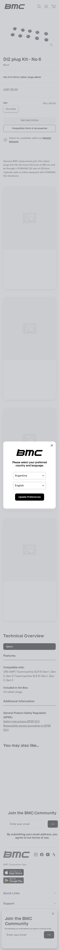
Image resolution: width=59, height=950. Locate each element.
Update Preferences (30, 497)
